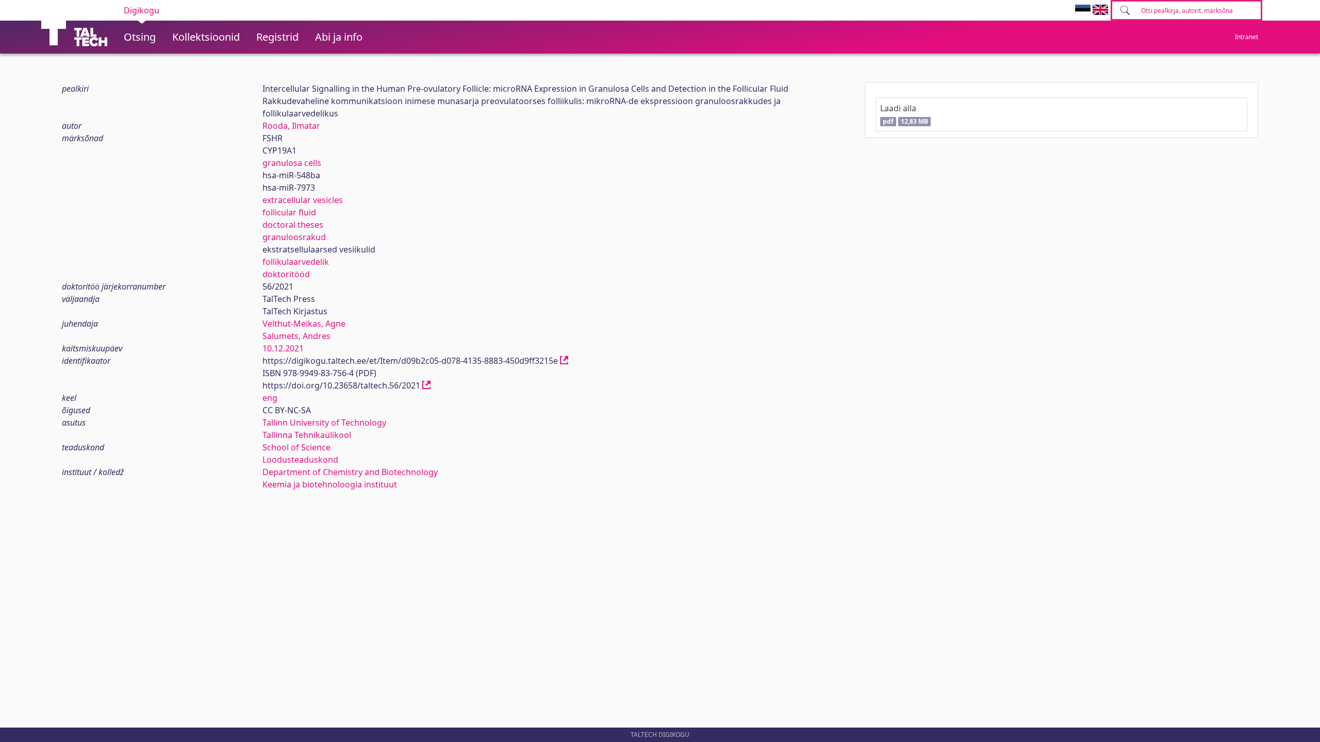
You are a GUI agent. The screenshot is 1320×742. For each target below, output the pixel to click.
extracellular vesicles (302, 200)
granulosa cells (291, 162)
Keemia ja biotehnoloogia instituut (329, 484)
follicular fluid (289, 212)
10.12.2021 (283, 348)
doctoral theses (292, 224)
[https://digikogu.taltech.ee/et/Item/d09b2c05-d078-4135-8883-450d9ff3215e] (564, 360)
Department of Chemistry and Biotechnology (350, 472)
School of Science (296, 447)
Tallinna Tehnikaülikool (306, 435)
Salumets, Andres (296, 336)
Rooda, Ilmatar (291, 125)
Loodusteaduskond (300, 459)
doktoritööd (286, 274)
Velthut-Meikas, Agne (303, 323)
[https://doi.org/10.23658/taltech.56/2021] (426, 385)
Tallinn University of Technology (324, 422)
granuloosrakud (294, 237)
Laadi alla (904, 114)
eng (269, 397)
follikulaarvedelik (295, 261)
